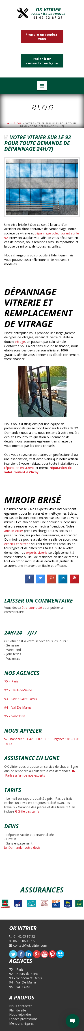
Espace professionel (23, 1019)
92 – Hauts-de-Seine (24, 974)
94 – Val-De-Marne (18, 707)
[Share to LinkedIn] (62, 582)
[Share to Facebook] (29, 582)
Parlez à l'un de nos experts (24, 775)
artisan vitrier (13, 531)
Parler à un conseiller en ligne (42, 61)
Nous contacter (20, 1006)
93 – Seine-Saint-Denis (20, 699)
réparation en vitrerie (19, 468)
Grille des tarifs (28, 811)
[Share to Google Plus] (51, 582)
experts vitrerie (36, 552)
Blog (17, 123)
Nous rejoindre (20, 1014)
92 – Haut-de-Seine (18, 690)
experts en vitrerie (17, 544)
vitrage (20, 341)
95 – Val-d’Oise (15, 716)
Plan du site (17, 1010)
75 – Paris (11, 681)
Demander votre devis (24, 847)
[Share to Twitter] (40, 582)
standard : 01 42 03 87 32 (26, 739)
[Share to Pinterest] (74, 582)
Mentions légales (21, 1023)
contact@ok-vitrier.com (29, 945)
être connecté (32, 607)
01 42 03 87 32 (48, 17)
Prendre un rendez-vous (42, 36)
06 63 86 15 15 (23, 941)
